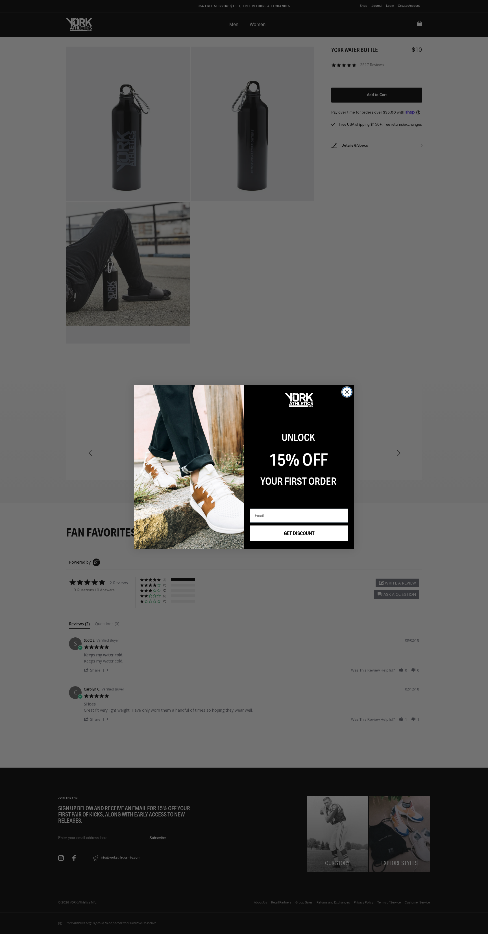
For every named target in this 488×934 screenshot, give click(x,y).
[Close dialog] (347, 392)
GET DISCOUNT (299, 533)
